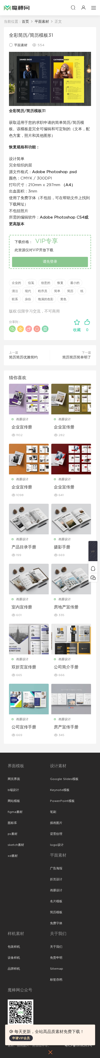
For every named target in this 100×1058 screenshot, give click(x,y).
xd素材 (13, 855)
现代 (28, 291)
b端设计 (13, 789)
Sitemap (56, 968)
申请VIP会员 (21, 1038)
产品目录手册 (24, 547)
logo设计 (57, 844)
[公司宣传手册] (29, 699)
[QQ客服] (92, 568)
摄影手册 (62, 547)
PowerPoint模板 (62, 800)
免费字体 (56, 923)
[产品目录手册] (29, 519)
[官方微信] (92, 577)
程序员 (42, 291)
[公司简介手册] (71, 639)
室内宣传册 (22, 607)
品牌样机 (14, 968)
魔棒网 (16, 7)
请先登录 (50, 261)
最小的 (74, 282)
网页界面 (14, 778)
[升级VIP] (92, 552)
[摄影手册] (71, 519)
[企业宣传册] (29, 399)
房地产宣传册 (66, 607)
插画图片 (56, 822)
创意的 (45, 282)
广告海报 (56, 868)
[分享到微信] (12, 329)
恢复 (60, 282)
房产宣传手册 (66, 727)
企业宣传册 (22, 427)
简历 (70, 291)
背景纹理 (56, 833)
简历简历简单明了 (76, 357)
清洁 (15, 291)
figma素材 (15, 811)
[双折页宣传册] (29, 639)
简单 (57, 291)
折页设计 (56, 879)
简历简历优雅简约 (23, 357)
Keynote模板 (59, 789)
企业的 (16, 282)
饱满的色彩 (45, 299)
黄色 (63, 299)
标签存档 (56, 979)
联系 (15, 299)
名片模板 (56, 901)
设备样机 (14, 957)
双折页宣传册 (24, 667)
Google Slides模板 (64, 778)
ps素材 (12, 833)
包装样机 (14, 946)
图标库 (12, 822)
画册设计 (22, 419)
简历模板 (56, 912)
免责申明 (56, 957)
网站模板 (14, 800)
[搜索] (73, 7)
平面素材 (20, 45)
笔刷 (53, 811)
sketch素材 (16, 844)
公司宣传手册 (24, 727)
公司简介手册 (66, 667)
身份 (28, 299)
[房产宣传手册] (71, 699)
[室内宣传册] (29, 579)
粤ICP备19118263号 (78, 1045)
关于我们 (56, 946)
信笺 (31, 282)
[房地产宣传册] (71, 579)
